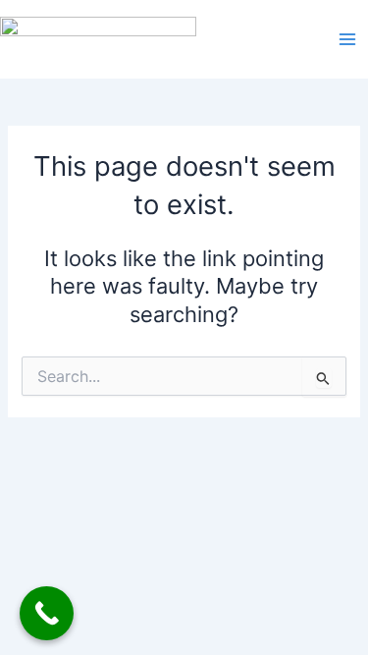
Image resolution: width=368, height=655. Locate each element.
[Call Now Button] (47, 613)
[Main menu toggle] (347, 39)
